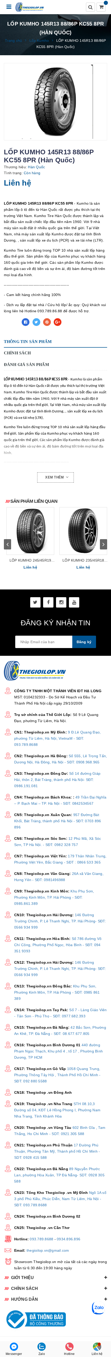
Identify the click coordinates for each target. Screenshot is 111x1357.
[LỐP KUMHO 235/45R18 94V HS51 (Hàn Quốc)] (83, 531)
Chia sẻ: (11, 322)
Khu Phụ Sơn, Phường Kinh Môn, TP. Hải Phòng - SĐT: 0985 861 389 (57, 992)
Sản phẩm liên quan (33, 501)
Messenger (14, 1354)
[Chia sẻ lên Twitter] (36, 322)
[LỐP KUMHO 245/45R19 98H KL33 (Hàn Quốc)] (30, 531)
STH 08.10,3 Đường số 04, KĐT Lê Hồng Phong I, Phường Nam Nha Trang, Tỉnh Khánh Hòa (57, 1110)
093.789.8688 (41, 1239)
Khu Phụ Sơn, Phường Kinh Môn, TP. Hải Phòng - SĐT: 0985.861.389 (54, 897)
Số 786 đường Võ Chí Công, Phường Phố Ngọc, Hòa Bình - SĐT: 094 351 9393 (57, 945)
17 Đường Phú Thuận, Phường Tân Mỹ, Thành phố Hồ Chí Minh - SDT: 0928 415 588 (57, 1151)
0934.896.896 (68, 1239)
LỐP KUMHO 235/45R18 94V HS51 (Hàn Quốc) (83, 560)
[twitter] (35, 602)
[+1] (57, 322)
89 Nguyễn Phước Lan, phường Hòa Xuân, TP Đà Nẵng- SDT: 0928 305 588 (59, 1175)
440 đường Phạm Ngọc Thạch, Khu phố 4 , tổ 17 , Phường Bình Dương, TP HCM (58, 1051)
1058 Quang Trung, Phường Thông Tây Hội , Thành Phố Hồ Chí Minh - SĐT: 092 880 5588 (57, 1075)
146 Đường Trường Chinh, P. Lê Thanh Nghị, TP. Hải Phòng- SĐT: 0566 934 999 (60, 921)
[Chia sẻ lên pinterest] (47, 322)
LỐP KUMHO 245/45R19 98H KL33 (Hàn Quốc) (30, 560)
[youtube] (74, 602)
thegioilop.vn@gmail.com (48, 1250)
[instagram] (61, 602)
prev (7, 544)
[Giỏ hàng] (101, 7)
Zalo (41, 1354)
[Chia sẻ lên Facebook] (25, 322)
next (103, 544)
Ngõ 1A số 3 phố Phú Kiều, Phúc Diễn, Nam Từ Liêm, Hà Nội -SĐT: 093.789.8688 (60, 1199)
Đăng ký (84, 642)
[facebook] (48, 602)
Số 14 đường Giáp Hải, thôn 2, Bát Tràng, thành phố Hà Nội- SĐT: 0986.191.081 (57, 779)
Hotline (69, 1354)
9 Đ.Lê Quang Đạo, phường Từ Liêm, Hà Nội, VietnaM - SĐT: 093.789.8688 (57, 738)
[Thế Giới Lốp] (29, 7)
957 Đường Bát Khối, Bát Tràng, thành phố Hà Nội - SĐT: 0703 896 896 (57, 821)
